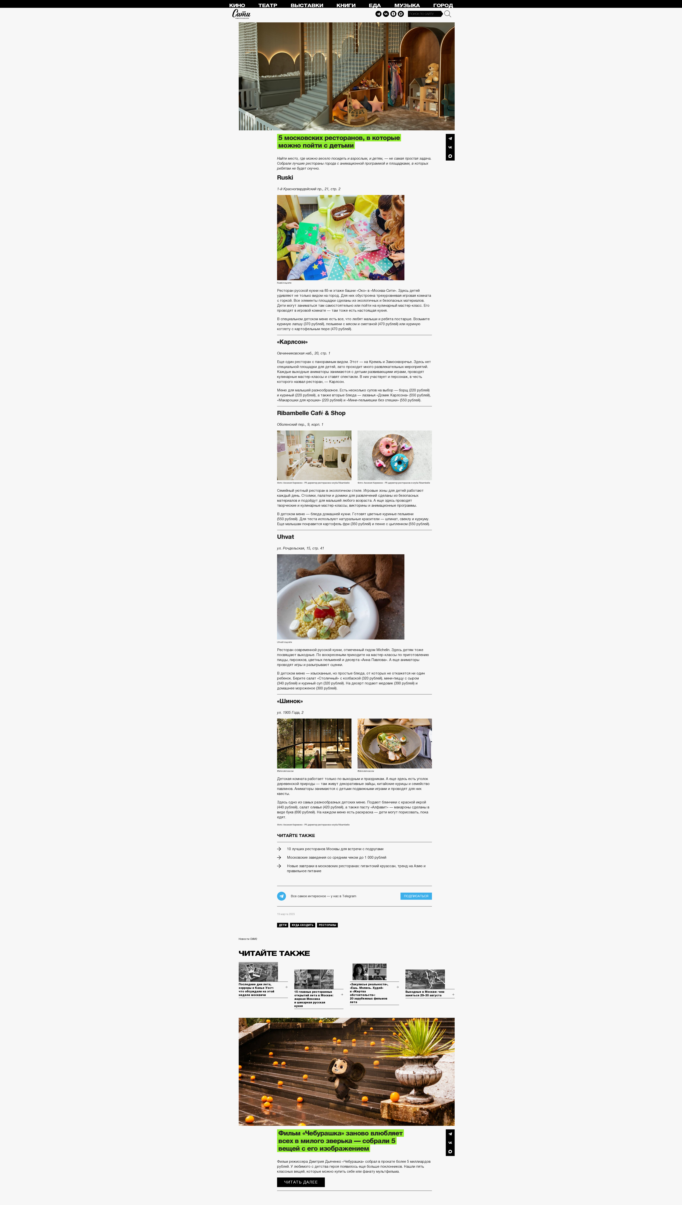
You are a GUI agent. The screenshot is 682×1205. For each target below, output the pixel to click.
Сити (241, 14)
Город (443, 5)
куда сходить (302, 925)
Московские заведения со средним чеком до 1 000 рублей (336, 857)
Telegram (378, 14)
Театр (267, 5)
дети (282, 925)
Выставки (307, 5)
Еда (375, 5)
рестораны (327, 925)
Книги (345, 5)
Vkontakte (386, 14)
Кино (237, 5)
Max (401, 14)
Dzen (393, 14)
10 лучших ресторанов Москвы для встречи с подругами (335, 849)
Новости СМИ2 (248, 939)
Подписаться (416, 896)
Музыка (407, 5)
